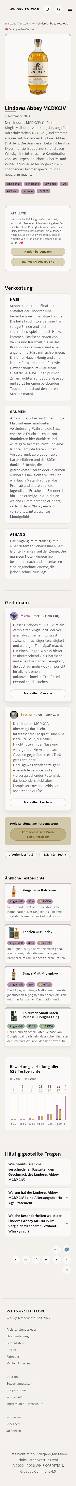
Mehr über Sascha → (38, 802)
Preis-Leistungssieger (21, 1329)
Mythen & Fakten (18, 1363)
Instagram (13, 1417)
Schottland (32, 183)
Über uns (12, 1376)
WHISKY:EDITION (25, 1311)
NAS (63, 183)
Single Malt (13, 183)
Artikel (11, 1349)
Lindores (28, 191)
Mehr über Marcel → (38, 693)
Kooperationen (17, 1390)
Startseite (10, 23)
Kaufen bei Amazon (38, 251)
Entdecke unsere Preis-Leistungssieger (38, 834)
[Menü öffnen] (69, 9)
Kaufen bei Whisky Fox (38, 262)
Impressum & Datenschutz (24, 1403)
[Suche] (58, 9)
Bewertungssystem (19, 1383)
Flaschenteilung (17, 1336)
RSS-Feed (13, 1424)
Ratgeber (12, 1356)
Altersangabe (42, 128)
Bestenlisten (15, 1343)
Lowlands (50, 183)
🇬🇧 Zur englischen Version (20, 29)
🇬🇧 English (13, 1430)
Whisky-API (14, 1397)
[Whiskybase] (66, 1249)
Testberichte (27, 23)
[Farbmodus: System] (47, 9)
